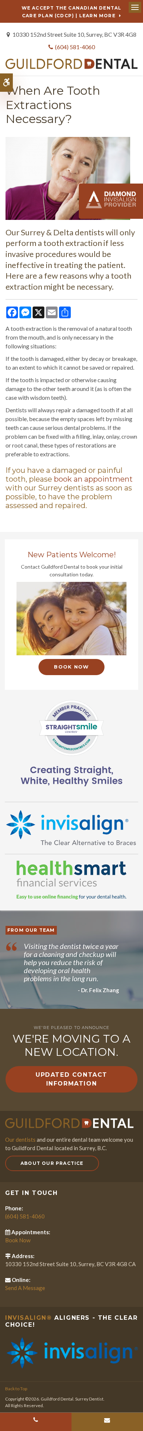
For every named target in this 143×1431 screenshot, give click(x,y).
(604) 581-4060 (75, 46)
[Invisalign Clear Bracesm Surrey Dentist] (71, 1352)
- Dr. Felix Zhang (98, 990)
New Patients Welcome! (71, 554)
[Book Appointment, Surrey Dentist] (71, 618)
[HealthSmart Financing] (71, 880)
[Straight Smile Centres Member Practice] (71, 742)
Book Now (71, 667)
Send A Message (25, 1288)
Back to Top (16, 1388)
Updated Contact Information (71, 1079)
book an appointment (93, 479)
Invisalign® (28, 1317)
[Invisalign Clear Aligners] (71, 827)
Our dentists (20, 1139)
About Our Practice (52, 1163)
